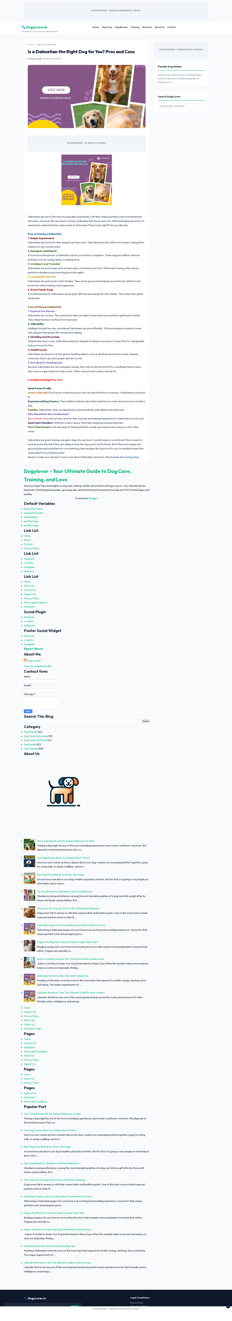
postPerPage (31, 521)
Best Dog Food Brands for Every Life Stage (60, 874)
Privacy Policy (31, 548)
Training (135, 27)
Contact (171, 27)
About (27, 540)
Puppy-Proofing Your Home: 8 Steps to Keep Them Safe (67, 942)
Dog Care (107, 27)
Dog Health (30, 744)
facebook (29, 558)
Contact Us (30, 590)
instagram (29, 567)
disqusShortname (33, 508)
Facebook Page (32, 1028)
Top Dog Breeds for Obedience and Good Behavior (64, 891)
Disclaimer (29, 606)
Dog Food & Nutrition (35, 740)
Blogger (93, 498)
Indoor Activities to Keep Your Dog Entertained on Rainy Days (70, 958)
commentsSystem (34, 513)
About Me (29, 1020)
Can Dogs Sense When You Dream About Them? (63, 857)
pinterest (29, 571)
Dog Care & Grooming (36, 736)
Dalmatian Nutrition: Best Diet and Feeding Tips (62, 975)
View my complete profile (37, 666)
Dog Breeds (121, 27)
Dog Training (30, 748)
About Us (159, 27)
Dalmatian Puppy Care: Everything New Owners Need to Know (71, 925)
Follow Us (29, 1024)
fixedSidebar (31, 517)
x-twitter (29, 562)
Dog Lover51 (34, 660)
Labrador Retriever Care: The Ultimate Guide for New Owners (70, 992)
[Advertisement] (116, 1315)
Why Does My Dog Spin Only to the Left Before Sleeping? (68, 908)
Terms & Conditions (139, 1306)
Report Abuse (33, 648)
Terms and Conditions (35, 602)
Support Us (30, 594)
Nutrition (147, 27)
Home (96, 27)
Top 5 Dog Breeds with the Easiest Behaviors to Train (65, 841)
